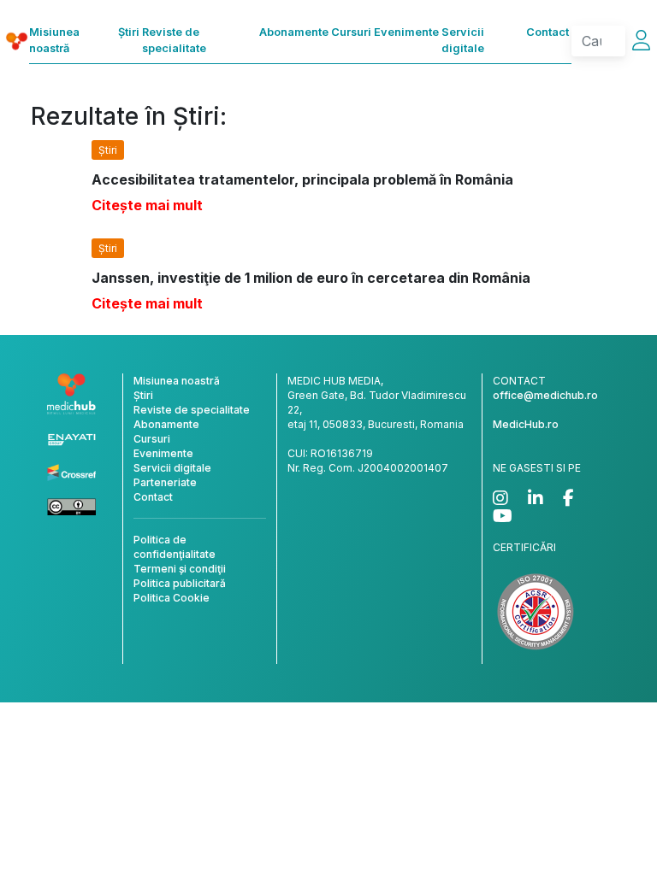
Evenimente (406, 32)
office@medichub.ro (545, 395)
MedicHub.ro (526, 424)
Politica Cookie (171, 597)
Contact (547, 32)
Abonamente (293, 32)
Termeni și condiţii (179, 568)
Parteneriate (165, 482)
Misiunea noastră (54, 40)
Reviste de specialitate (174, 40)
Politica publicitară (179, 583)
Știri (128, 32)
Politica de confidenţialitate (174, 547)
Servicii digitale (462, 40)
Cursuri (351, 32)
